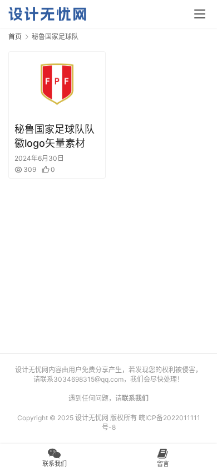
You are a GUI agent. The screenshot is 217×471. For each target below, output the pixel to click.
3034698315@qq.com (88, 379)
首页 (15, 36)
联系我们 (135, 398)
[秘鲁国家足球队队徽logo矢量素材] (57, 84)
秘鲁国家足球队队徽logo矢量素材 (54, 136)
